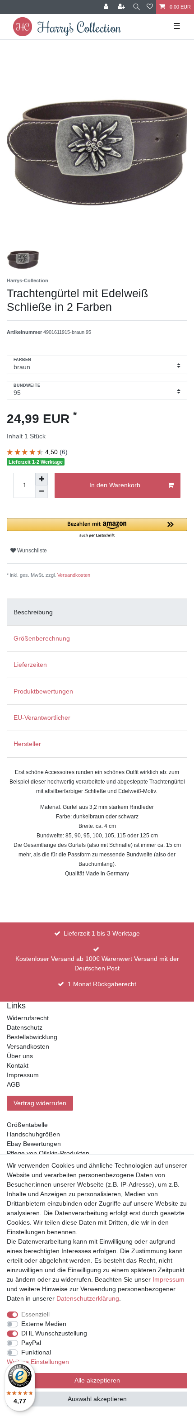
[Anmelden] (107, 7)
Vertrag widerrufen (40, 1103)
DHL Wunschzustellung (54, 1333)
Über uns (20, 1056)
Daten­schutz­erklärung (87, 1298)
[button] (97, 528)
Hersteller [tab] (27, 743)
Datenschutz (24, 1027)
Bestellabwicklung (32, 1037)
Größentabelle (27, 1124)
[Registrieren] (122, 7)
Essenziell (35, 1314)
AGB (13, 1084)
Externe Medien (43, 1323)
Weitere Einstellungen (38, 1361)
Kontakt (17, 1065)
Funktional (36, 1352)
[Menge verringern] (41, 491)
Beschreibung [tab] (33, 612)
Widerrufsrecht (28, 1018)
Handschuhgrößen (33, 1134)
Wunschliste (31, 550)
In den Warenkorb (114, 485)
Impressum (23, 1075)
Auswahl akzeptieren (97, 1398)
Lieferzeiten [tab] (30, 664)
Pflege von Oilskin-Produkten (48, 1153)
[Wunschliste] (149, 7)
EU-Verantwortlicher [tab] (42, 717)
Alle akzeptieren (97, 1380)
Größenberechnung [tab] (42, 638)
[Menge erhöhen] (41, 479)
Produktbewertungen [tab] (43, 691)
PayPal (31, 1342)
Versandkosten (73, 575)
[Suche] (136, 7)
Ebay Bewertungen (34, 1143)
